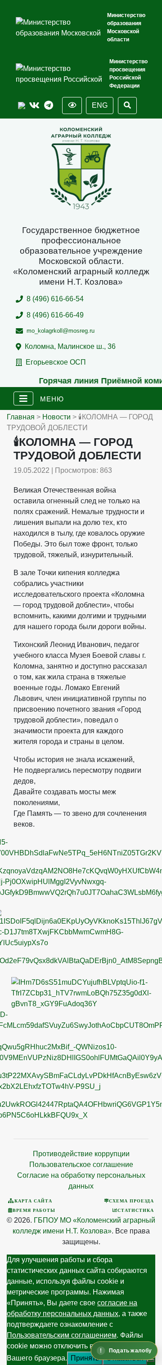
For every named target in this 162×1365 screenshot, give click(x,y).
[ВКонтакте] (34, 105)
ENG (100, 105)
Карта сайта (33, 1200)
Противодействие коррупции (81, 1154)
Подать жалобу (130, 1350)
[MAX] (21, 105)
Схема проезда (131, 1200)
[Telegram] (48, 105)
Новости (56, 417)
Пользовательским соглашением (62, 1335)
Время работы (34, 1210)
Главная (21, 417)
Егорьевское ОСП (56, 362)
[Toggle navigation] (23, 399)
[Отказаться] (150, 1360)
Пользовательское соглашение (81, 1164)
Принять (85, 1358)
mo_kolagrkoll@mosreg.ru (60, 330)
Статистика (135, 1210)
